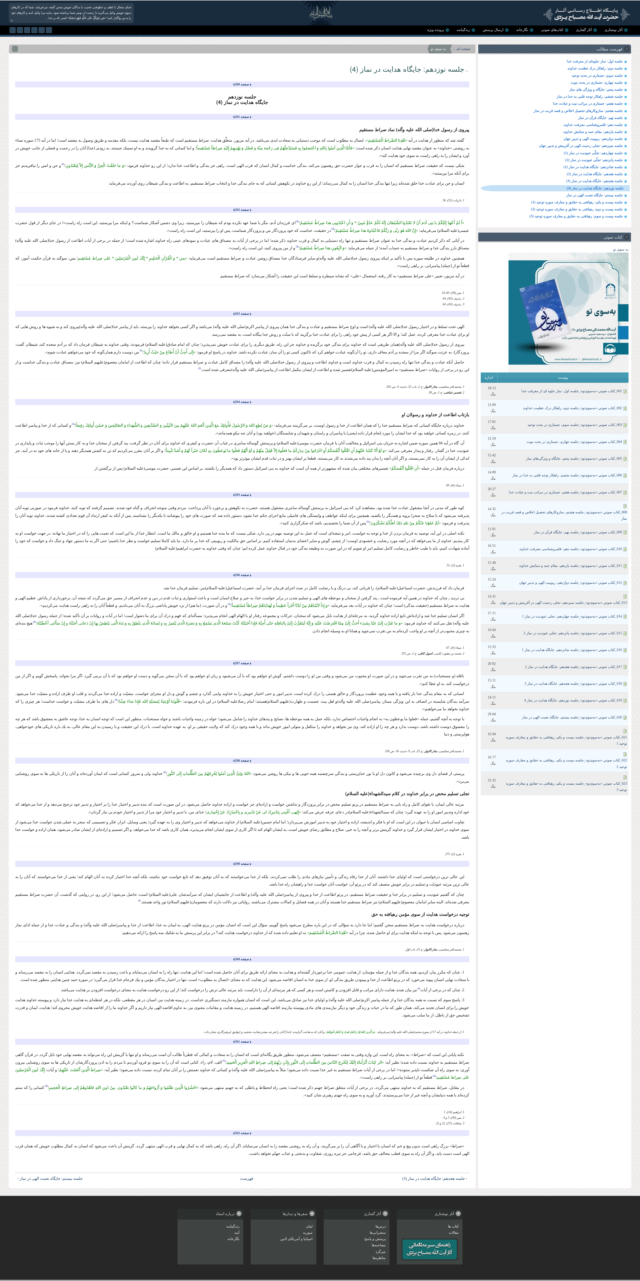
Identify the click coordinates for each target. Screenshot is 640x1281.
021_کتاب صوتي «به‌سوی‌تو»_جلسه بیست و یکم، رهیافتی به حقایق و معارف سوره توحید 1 (566, 740)
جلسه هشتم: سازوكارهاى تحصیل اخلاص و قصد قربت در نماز (578, 111)
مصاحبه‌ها (379, 1245)
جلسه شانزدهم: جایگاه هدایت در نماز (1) (593, 167)
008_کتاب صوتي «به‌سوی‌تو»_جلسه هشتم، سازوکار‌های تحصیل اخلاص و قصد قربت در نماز (564, 515)
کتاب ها (453, 1226)
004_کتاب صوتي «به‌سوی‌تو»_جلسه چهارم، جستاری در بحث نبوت (574, 442)
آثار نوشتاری (613, 30)
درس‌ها (381, 1226)
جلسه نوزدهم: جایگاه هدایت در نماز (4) (595, 188)
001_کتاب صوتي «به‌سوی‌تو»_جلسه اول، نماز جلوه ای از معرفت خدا (572, 391)
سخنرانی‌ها (378, 1233)
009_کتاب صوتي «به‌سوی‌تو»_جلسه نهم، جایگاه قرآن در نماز (578, 532)
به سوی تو (620, 249)
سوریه (307, 1233)
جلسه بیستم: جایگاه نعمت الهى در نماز (594, 195)
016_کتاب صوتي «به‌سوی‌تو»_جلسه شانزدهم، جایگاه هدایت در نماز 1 (572, 650)
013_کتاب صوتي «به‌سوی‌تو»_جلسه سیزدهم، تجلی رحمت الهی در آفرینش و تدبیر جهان (563, 603)
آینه (237, 1233)
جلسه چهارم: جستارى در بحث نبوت (597, 82)
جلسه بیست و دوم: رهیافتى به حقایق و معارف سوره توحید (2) (577, 209)
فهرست (246, 1178)
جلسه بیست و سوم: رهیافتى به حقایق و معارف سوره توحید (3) (576, 216)
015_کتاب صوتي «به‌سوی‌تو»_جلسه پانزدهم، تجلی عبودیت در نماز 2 (573, 633)
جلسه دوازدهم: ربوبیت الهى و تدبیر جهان (593, 139)
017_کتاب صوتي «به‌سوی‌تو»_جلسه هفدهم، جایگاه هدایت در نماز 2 (573, 667)
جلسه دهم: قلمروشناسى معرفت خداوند (593, 125)
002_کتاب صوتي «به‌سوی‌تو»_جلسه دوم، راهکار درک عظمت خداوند (572, 408)
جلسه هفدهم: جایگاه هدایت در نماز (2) (595, 174)
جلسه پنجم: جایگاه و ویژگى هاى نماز (596, 89)
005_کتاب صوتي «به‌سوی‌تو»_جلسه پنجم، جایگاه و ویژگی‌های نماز (574, 458)
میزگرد (381, 1252)
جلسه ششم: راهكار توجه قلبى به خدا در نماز (590, 96)
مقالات (454, 1233)
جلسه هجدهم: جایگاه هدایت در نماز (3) (594, 181)
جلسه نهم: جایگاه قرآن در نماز (600, 118)
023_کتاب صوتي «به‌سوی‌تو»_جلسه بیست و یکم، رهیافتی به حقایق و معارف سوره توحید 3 (566, 787)
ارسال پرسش (493, 30)
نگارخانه (522, 30)
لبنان (309, 1226)
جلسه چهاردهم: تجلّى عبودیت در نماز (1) (593, 153)
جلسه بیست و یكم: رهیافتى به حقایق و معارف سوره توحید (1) (577, 202)
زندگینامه (463, 30)
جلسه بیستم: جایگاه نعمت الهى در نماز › (50, 1178)
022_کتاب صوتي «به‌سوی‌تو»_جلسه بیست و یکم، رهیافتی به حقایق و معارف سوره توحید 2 (566, 763)
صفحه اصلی (461, 49)
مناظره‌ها (379, 1258)
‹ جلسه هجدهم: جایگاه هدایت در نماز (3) (434, 1178)
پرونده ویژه (435, 30)
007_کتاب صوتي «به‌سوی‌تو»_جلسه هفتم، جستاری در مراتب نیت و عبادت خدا (565, 492)
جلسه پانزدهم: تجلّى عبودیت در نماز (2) (594, 160)
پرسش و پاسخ (375, 1239)
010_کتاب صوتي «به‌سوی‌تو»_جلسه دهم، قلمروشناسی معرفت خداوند (570, 549)
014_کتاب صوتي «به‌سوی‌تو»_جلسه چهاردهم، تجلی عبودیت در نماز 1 (572, 616)
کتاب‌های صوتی (552, 30)
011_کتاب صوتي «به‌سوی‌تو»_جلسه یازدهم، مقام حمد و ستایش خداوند (570, 566)
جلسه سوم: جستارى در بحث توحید (597, 75)
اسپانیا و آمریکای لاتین (296, 1239)
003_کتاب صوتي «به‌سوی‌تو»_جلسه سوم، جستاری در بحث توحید (575, 425)
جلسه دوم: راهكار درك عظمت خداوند (595, 68)
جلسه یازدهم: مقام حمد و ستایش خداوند (593, 132)
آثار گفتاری (584, 30)
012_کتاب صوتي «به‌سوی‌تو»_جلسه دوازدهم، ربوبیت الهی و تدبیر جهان (570, 583)
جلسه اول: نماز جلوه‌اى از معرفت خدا (595, 61)
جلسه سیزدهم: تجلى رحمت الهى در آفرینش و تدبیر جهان (581, 146)
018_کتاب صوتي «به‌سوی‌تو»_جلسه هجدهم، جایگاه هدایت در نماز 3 (573, 683)
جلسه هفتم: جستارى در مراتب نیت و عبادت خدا (588, 103)
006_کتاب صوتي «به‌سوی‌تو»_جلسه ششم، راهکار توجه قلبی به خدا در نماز (567, 475)
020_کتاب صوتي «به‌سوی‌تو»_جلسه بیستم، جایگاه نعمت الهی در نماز (572, 717)
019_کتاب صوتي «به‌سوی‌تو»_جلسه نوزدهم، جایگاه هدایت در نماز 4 (573, 700)
